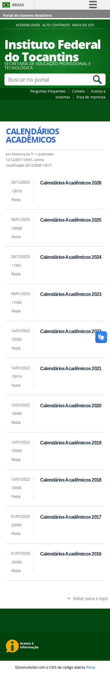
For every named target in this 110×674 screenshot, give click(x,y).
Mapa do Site (83, 25)
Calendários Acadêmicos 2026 (70, 182)
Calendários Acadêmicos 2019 (70, 442)
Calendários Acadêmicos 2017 (70, 517)
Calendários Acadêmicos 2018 (70, 479)
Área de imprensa (91, 97)
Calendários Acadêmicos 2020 (70, 405)
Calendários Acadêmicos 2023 (70, 294)
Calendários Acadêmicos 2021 (70, 368)
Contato (78, 91)
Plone (90, 667)
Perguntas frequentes (48, 91)
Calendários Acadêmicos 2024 (70, 257)
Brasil (18, 4)
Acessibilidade (28, 25)
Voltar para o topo (90, 598)
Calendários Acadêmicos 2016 (70, 553)
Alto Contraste (56, 25)
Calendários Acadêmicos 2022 (70, 331)
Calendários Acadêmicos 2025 (70, 220)
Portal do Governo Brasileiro (27, 15)
